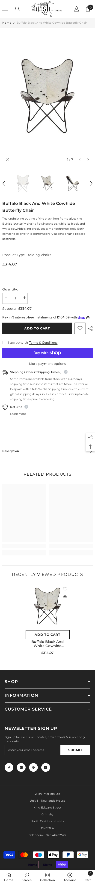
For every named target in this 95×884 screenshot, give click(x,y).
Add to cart (37, 328)
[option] (47, 96)
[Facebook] (9, 767)
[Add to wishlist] (80, 328)
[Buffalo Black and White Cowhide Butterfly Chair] (48, 606)
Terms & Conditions (43, 342)
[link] (24, 546)
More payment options (47, 364)
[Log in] (76, 8)
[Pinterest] (33, 767)
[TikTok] (45, 767)
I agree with (18, 342)
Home (6, 22)
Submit (75, 750)
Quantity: (10, 289)
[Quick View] (65, 596)
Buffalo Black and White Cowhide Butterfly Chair (47, 644)
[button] (80, 160)
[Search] (17, 9)
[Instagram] (21, 767)
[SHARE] (89, 328)
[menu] (5, 9)
